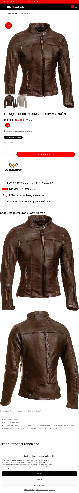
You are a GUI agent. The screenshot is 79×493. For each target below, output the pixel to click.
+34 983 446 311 (9, 2)
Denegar (39, 479)
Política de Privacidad (42, 490)
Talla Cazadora (9, 143)
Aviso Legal (52, 490)
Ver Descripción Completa (13, 137)
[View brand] (13, 172)
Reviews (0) (38, 411)
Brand (30, 411)
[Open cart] (76, 7)
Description (4, 411)
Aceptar (39, 474)
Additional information (19, 411)
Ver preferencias (39, 485)
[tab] (5, 411)
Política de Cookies (29, 490)
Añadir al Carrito (47, 154)
